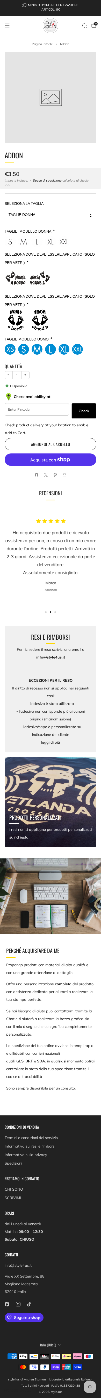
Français (11, 1390)
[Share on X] (46, 475)
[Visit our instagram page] (18, 1304)
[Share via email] (64, 475)
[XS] (10, 349)
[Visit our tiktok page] (29, 1304)
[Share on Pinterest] (55, 475)
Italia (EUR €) (48, 1345)
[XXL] (64, 241)
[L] (37, 241)
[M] (23, 241)
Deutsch (26, 1390)
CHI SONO (14, 1189)
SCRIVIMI (13, 1198)
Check (84, 411)
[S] (10, 241)
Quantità (13, 366)
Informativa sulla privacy (26, 1154)
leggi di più (50, 742)
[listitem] (50, 8)
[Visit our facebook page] (6, 1304)
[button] (46, 612)
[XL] (50, 241)
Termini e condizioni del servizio (31, 1137)
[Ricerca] (84, 25)
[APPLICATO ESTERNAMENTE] (15, 278)
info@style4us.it (18, 1265)
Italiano (41, 1390)
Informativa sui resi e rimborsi (30, 1146)
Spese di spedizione (47, 180)
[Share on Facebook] (36, 475)
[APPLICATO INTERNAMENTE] (40, 278)
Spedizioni (13, 1163)
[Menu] (7, 25)
